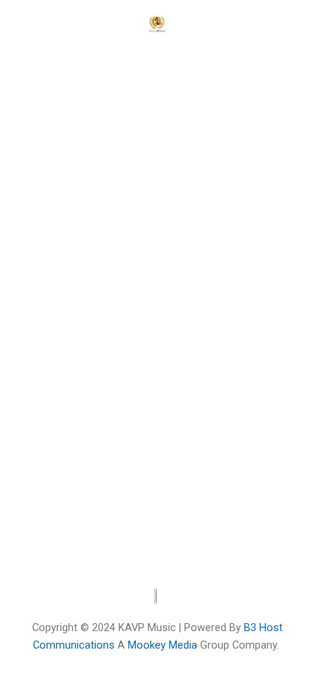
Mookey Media (162, 645)
